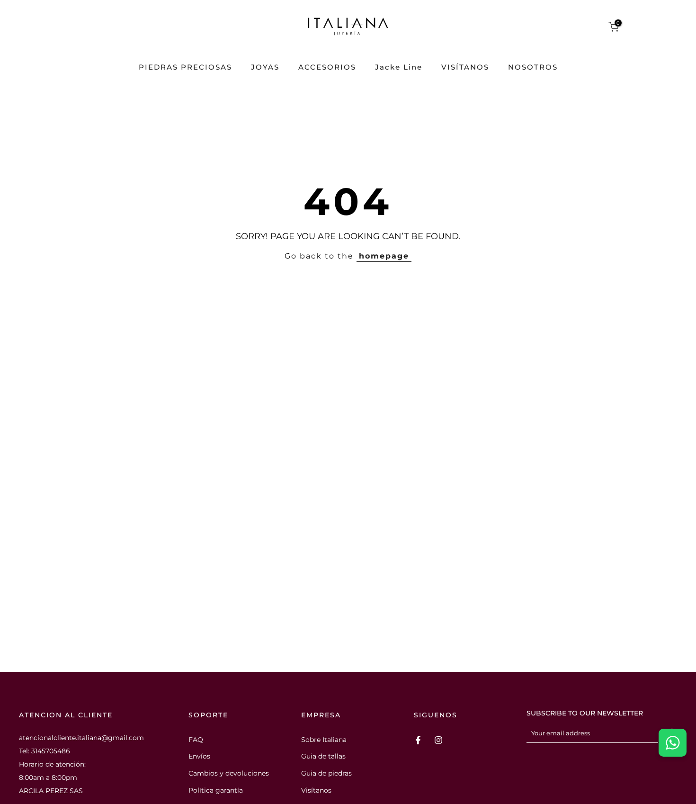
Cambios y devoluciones (228, 773)
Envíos (199, 756)
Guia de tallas (323, 756)
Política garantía (215, 790)
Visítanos (316, 790)
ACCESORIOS (327, 67)
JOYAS (265, 67)
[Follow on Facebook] (418, 740)
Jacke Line (398, 67)
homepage (384, 255)
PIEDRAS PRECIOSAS (185, 67)
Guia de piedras (326, 773)
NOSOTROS (533, 67)
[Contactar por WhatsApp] (673, 743)
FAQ (195, 739)
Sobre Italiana (324, 739)
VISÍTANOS (465, 67)
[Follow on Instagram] (438, 740)
